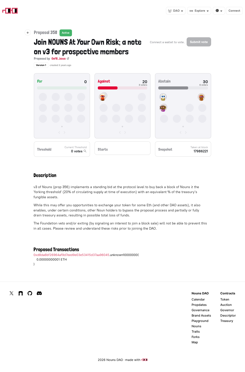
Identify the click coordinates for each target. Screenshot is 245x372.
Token (224, 299)
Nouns (196, 326)
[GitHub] (30, 293)
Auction (226, 305)
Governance (200, 310)
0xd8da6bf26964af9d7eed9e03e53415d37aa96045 (71, 255)
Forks (196, 337)
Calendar (198, 299)
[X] (11, 293)
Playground (200, 321)
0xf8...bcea (58, 58)
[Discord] (39, 293)
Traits (196, 331)
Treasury (226, 321)
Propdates (199, 305)
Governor (227, 310)
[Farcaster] (20, 293)
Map (195, 342)
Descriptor (228, 315)
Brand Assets (201, 315)
